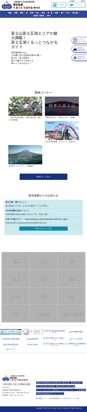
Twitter (39, 393)
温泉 (56, 13)
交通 (15, 13)
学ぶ (68, 13)
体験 (21, 13)
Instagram (46, 393)
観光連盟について (41, 398)
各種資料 (82, 390)
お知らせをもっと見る (43, 228)
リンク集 (76, 398)
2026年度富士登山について (17, 211)
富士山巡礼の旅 (68, 386)
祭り (62, 13)
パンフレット (79, 5)
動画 (9, 13)
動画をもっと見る (43, 177)
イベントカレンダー (44, 390)
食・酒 (50, 13)
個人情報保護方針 (54, 398)
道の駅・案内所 (39, 15)
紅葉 (31, 13)
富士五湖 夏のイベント (16, 202)
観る (43, 13)
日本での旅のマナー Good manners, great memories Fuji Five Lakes (37, 219)
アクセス (61, 5)
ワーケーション (57, 393)
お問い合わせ (67, 398)
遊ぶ (37, 13)
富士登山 (75, 13)
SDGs (49, 15)
